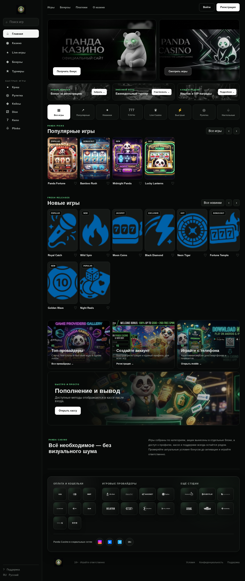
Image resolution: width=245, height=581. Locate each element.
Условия (190, 562)
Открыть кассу (68, 410)
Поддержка (233, 562)
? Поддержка (11, 569)
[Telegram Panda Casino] (120, 542)
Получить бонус (67, 71)
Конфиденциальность (211, 562)
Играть (62, 175)
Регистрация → (125, 363)
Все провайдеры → (62, 363)
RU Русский (10, 575)
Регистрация (228, 7)
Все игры (215, 131)
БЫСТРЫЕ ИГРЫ (15, 81)
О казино (99, 7)
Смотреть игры (178, 71)
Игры (51, 7)
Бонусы (65, 7)
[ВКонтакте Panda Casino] (110, 542)
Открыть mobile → (191, 363)
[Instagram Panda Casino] (100, 542)
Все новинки (213, 202)
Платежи (81, 7)
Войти (207, 7)
